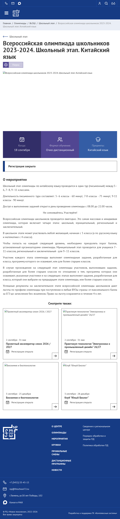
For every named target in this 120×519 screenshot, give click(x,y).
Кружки (56, 444)
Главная (7, 23)
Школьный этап (47, 23)
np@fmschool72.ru (19, 488)
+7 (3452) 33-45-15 (19, 482)
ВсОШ (33, 23)
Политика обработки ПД (95, 445)
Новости (57, 469)
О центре (57, 426)
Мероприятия (60, 438)
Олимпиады (20, 23)
